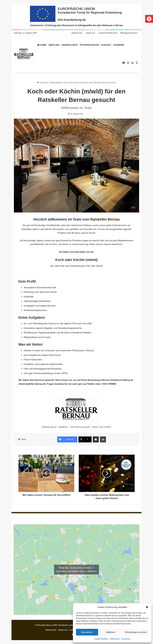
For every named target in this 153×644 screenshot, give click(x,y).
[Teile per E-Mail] (96, 439)
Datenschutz (115, 639)
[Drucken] (103, 439)
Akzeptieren (87, 632)
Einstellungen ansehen (136, 632)
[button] (147, 607)
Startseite (43, 82)
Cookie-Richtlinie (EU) (107, 33)
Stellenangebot (55, 82)
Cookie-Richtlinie (101, 639)
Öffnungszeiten (89, 45)
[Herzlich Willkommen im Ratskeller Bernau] (24, 54)
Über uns (54, 45)
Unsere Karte (69, 45)
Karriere (118, 45)
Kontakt (106, 45)
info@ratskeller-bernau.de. (32, 384)
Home (43, 45)
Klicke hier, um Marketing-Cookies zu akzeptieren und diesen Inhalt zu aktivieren (76, 569)
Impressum (125, 639)
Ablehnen (110, 632)
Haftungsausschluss (129, 33)
